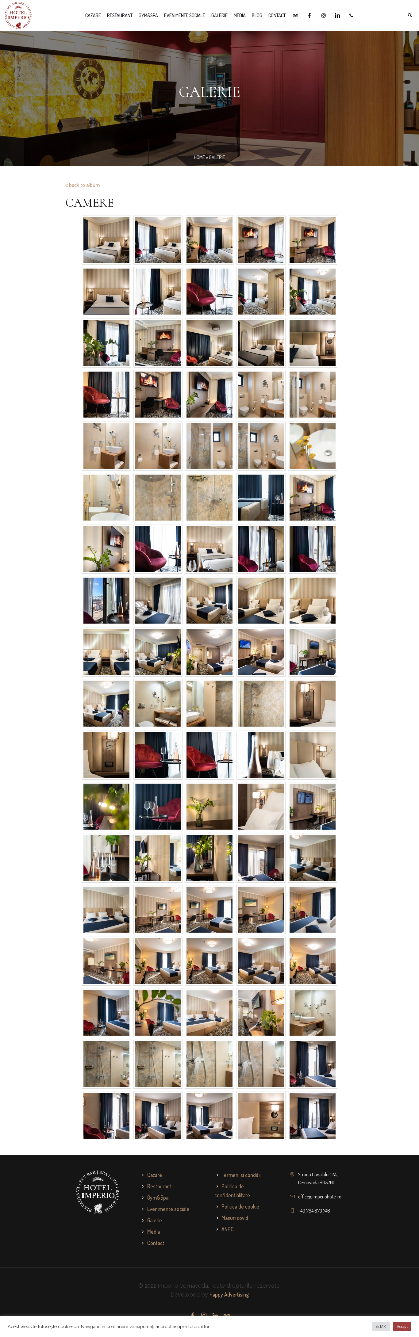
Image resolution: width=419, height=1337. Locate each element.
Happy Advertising (229, 1294)
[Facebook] (192, 1315)
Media (153, 1231)
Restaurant (159, 1186)
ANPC (227, 1229)
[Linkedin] (215, 1315)
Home (199, 157)
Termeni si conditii (240, 1174)
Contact (155, 1243)
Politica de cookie (240, 1206)
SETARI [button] (380, 1326)
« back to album (82, 184)
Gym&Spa (157, 1197)
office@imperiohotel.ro (319, 1197)
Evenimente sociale (168, 1208)
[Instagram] (204, 1315)
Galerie (154, 1220)
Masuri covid (234, 1217)
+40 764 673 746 (314, 1211)
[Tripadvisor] (226, 1315)
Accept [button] (402, 1326)
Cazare (154, 1174)
